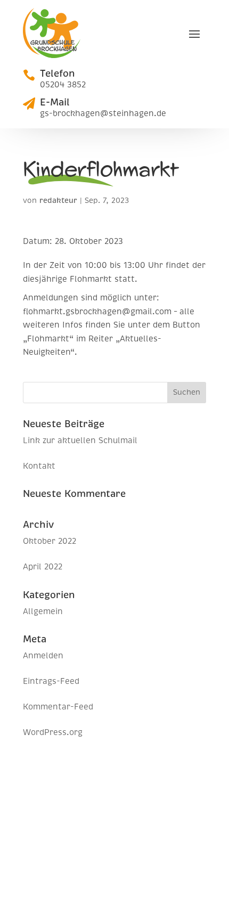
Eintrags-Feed (51, 681)
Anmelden (43, 655)
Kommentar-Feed (58, 707)
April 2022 (42, 567)
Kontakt (39, 466)
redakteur (58, 200)
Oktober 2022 (49, 541)
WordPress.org (53, 732)
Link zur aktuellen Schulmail (80, 440)
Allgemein (43, 611)
